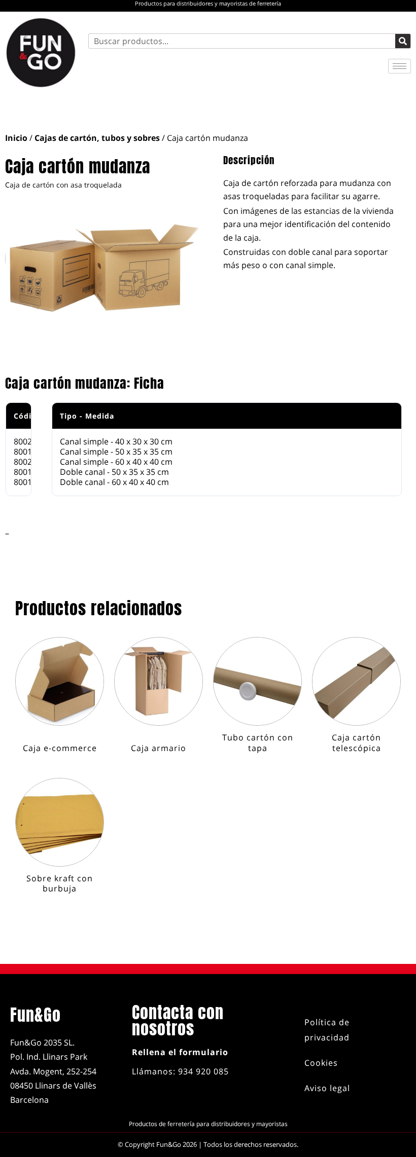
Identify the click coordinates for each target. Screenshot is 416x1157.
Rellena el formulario (180, 1052)
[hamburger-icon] (399, 66)
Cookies (321, 1062)
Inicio (16, 137)
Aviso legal (327, 1088)
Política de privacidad (327, 1030)
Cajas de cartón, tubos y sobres (97, 137)
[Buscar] (402, 41)
